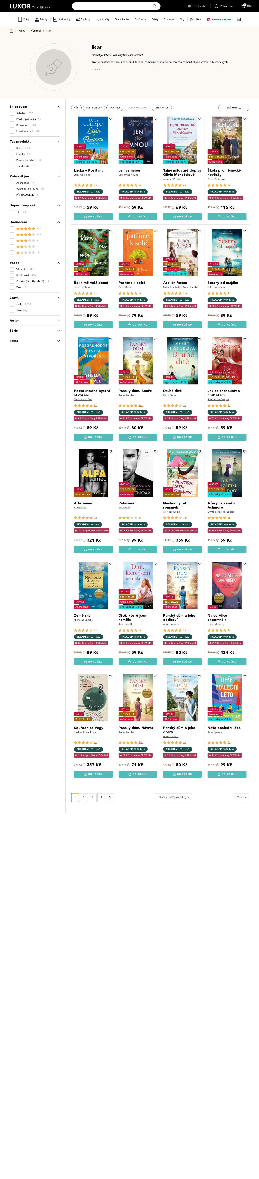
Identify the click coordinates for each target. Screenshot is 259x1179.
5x (229, 185)
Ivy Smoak (124, 507)
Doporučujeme (137, 108)
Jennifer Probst (172, 179)
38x (185, 517)
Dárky (155, 19)
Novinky (114, 108)
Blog (182, 19)
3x (95, 517)
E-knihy (44, 19)
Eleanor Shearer (83, 287)
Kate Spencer (215, 732)
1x (184, 630)
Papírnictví (140, 19)
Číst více (96, 70)
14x (141, 405)
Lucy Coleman (82, 174)
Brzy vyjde (162, 108)
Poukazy (85, 19)
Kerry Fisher (170, 395)
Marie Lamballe (172, 287)
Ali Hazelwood (171, 511)
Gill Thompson (216, 287)
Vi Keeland (80, 507)
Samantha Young (128, 174)
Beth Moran (125, 287)
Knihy (26, 19)
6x (140, 185)
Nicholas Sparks (83, 619)
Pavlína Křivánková (85, 732)
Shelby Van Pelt (83, 399)
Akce (198, 19)
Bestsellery (94, 108)
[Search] (154, 6)
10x (141, 742)
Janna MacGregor (218, 399)
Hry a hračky (102, 19)
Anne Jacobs (190, 287)
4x (95, 293)
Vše (76, 108)
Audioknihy (64, 19)
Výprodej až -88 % (86, 161)
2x (184, 405)
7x (95, 185)
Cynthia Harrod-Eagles (221, 511)
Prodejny (169, 19)
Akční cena (81, 156)
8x (140, 517)
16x (185, 293)
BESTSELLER (82, 151)
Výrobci (36, 30)
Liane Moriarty (216, 624)
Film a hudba (122, 19)
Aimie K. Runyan (217, 179)
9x (95, 405)
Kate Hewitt (125, 624)
